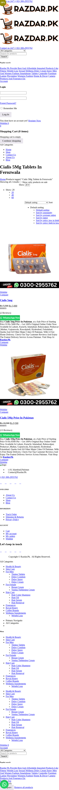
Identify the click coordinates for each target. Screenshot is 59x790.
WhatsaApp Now (11, 318)
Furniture (52, 73)
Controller (43, 73)
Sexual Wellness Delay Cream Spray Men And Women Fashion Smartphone (28, 72)
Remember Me (10, 108)
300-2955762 (12, 477)
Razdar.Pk (5, 339)
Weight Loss (12, 71)
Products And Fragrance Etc (12, 78)
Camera (51, 76)
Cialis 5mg (6, 300)
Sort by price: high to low (47, 223)
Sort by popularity (44, 212)
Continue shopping (11, 141)
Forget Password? (8, 103)
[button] (4, 784)
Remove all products (23, 787)
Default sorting (42, 210)
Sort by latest (42, 218)
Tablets (34, 73)
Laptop (3, 76)
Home (3, 179)
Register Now (34, 120)
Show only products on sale (34, 182)
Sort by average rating (46, 215)
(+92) (3, 477)
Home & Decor (41, 76)
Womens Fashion (25, 76)
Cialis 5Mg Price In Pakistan (17, 417)
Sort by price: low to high (47, 220)
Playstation (12, 76)
